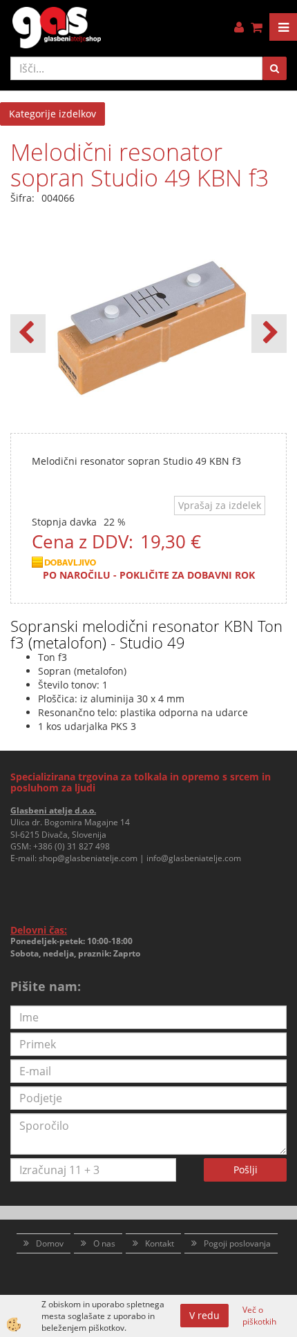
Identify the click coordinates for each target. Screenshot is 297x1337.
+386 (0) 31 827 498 (71, 846)
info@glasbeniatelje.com (193, 858)
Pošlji (245, 1169)
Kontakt (159, 1243)
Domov (50, 1243)
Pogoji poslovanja (237, 1243)
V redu (204, 1315)
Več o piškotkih (259, 1315)
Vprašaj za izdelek (219, 505)
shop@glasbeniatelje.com (88, 858)
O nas (104, 1243)
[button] (269, 333)
